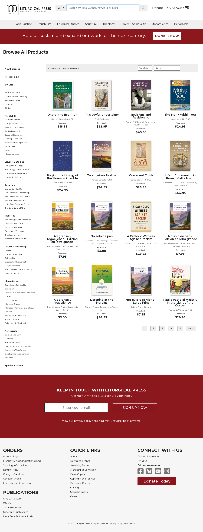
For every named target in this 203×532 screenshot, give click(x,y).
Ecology (8, 104)
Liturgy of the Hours (14, 254)
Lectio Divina (11, 300)
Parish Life (44, 24)
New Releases (12, 69)
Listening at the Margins (101, 301)
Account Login (11, 456)
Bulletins (9, 357)
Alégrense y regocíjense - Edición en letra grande (62, 238)
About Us (75, 456)
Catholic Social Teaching (16, 96)
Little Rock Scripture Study (17, 204)
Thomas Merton (12, 319)
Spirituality (10, 258)
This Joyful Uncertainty (102, 114)
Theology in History (14, 235)
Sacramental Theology (15, 227)
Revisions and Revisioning (141, 116)
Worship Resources (13, 139)
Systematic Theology (14, 231)
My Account (175, 8)
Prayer (8, 250)
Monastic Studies (12, 304)
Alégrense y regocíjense (62, 301)
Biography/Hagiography (16, 262)
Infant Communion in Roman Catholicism (180, 177)
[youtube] (158, 472)
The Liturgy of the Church (17, 169)
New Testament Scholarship (17, 196)
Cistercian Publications (15, 512)
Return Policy (10, 469)
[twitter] (149, 472)
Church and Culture (14, 223)
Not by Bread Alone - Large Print (141, 301)
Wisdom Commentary (15, 200)
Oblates (8, 311)
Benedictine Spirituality (15, 285)
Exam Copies (77, 474)
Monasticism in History (15, 315)
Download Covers (80, 483)
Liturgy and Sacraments (16, 173)
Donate (157, 8)
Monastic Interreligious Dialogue (19, 308)
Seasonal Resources (13, 135)
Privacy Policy (115, 523)
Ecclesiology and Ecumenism (18, 219)
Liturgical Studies (68, 24)
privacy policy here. (86, 420)
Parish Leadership (13, 131)
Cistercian (9, 289)
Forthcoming (12, 77)
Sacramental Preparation (16, 142)
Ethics (7, 108)
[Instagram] (167, 472)
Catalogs (75, 487)
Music (7, 150)
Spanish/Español (14, 365)
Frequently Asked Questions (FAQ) (22, 461)
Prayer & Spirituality (133, 24)
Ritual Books (10, 146)
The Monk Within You (180, 114)
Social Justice (23, 24)
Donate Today (157, 481)
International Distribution (17, 483)
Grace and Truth (141, 175)
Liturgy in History (13, 177)
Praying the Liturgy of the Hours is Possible (62, 177)
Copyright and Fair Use (82, 478)
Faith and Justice (12, 100)
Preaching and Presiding (16, 127)
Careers (74, 496)
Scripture (91, 24)
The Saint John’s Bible (15, 208)
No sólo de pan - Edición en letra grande (180, 237)
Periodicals (181, 24)
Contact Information (149, 456)
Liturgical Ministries (14, 123)
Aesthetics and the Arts (15, 238)
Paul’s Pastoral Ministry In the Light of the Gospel (180, 302)
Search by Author (79, 465)
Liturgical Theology (14, 165)
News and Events (80, 461)
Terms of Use (129, 523)
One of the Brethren (62, 114)
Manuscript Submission (83, 469)
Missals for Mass (12, 154)
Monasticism (159, 24)
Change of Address (13, 474)
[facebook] (141, 472)
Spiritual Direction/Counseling (19, 269)
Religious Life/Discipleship (16, 323)
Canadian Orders (12, 478)
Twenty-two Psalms (101, 175)
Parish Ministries (12, 119)
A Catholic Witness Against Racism (141, 237)
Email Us (142, 461)
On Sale (9, 85)
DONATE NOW (167, 36)
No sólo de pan (102, 236)
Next (191, 328)
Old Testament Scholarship (17, 192)
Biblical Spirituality (13, 189)
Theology (109, 24)
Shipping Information (15, 465)
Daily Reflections (12, 265)
